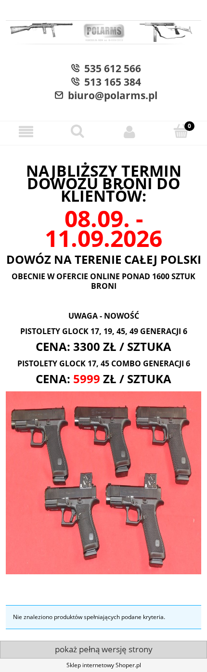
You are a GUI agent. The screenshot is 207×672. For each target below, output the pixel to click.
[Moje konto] (129, 131)
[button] (26, 131)
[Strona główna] (103, 34)
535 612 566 (110, 68)
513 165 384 (110, 82)
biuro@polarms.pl (110, 95)
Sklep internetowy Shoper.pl (103, 665)
